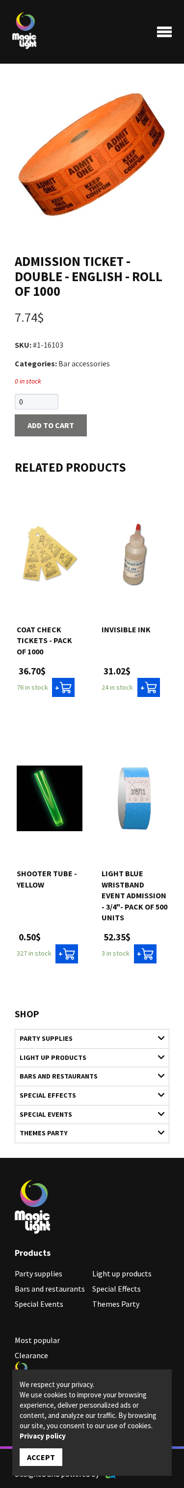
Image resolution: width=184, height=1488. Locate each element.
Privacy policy (43, 1435)
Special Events (46, 1114)
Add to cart (50, 425)
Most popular (37, 1340)
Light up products (53, 1057)
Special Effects (48, 1095)
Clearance (31, 1355)
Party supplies (46, 1038)
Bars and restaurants (59, 1076)
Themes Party (44, 1132)
